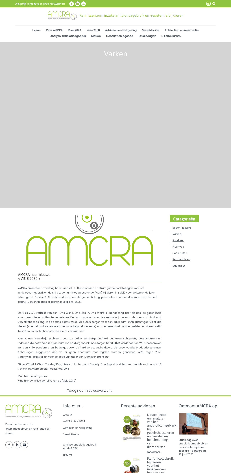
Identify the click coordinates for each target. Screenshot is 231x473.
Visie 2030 (93, 30)
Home (36, 30)
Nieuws (96, 36)
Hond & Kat (180, 253)
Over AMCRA (54, 30)
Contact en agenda (119, 36)
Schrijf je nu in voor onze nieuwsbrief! (41, 4)
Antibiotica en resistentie (182, 30)
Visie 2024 (74, 30)
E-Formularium (171, 36)
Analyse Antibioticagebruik (68, 36)
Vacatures (179, 265)
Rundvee (178, 240)
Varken (177, 234)
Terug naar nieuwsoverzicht (90, 390)
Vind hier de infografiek (32, 376)
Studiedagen (147, 36)
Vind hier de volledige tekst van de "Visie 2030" (47, 380)
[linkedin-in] (77, 3)
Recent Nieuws (182, 228)
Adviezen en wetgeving (121, 30)
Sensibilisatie (150, 30)
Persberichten (181, 259)
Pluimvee (178, 247)
